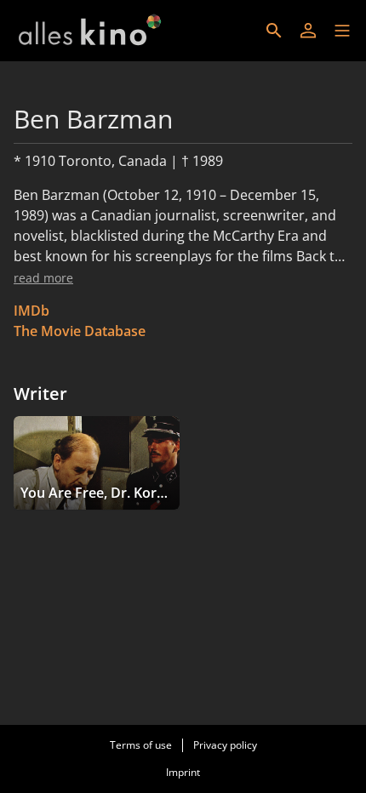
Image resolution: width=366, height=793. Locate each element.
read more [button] (43, 278)
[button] (342, 31)
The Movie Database (80, 331)
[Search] (274, 31)
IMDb (31, 310)
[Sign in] (308, 31)
